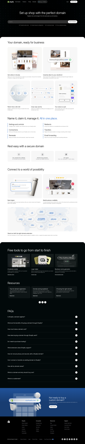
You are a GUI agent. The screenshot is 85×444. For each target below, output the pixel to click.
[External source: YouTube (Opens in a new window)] (67, 439)
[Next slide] (45, 302)
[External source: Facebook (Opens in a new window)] (62, 439)
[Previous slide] (40, 302)
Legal (29, 439)
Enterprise (34, 1)
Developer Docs (39, 423)
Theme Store (38, 425)
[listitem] (42, 292)
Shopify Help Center (68, 423)
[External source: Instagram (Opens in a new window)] (69, 439)
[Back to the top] (9, 421)
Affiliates (37, 431)
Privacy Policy (34, 439)
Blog (51, 423)
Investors (23, 429)
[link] (72, 21)
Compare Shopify (53, 425)
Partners (37, 429)
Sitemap (40, 439)
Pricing (29, 1)
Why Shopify (17, 1)
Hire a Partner (66, 427)
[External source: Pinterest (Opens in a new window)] (76, 439)
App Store (38, 427)
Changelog (52, 433)
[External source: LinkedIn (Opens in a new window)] (74, 439)
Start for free (73, 1)
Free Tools (52, 431)
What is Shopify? (25, 423)
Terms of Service (23, 439)
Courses (51, 429)
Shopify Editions (25, 425)
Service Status (67, 429)
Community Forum (67, 425)
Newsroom (24, 431)
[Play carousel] (42, 302)
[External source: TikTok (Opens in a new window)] (72, 439)
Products (24, 1)
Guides (51, 427)
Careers (23, 427)
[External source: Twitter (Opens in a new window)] (65, 439)
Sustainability (24, 433)
